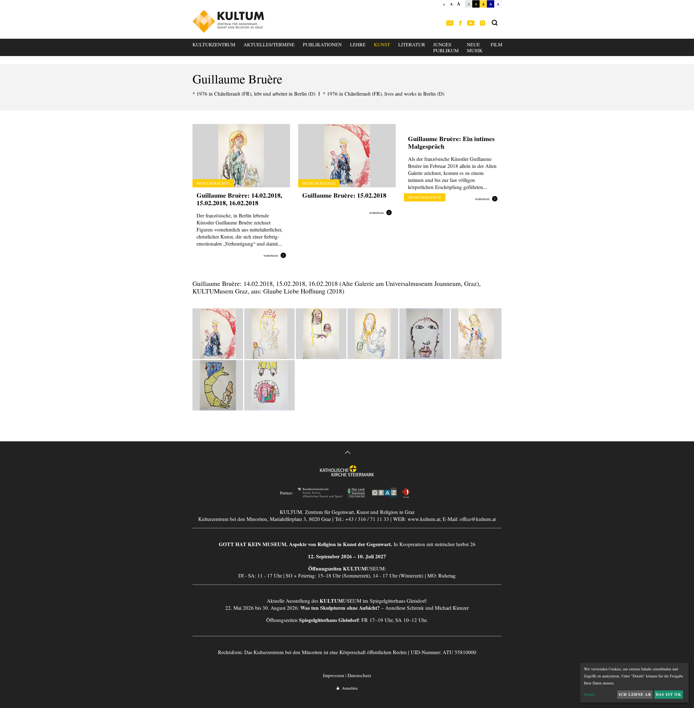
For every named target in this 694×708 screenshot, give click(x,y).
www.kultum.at (424, 518)
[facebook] (460, 23)
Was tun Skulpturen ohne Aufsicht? (340, 607)
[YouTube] (470, 23)
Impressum (333, 675)
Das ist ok (668, 694)
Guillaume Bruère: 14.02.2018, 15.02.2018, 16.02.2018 (239, 198)
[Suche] (494, 23)
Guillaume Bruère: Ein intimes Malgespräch (451, 142)
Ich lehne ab (635, 694)
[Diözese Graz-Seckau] (347, 474)
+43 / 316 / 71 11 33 (367, 518)
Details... (591, 694)
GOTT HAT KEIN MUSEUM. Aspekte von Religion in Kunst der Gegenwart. (305, 544)
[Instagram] (482, 23)
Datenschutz (359, 675)
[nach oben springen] (347, 453)
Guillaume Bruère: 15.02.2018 (344, 195)
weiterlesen (271, 255)
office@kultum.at (478, 518)
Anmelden (348, 688)
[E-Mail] (450, 23)
